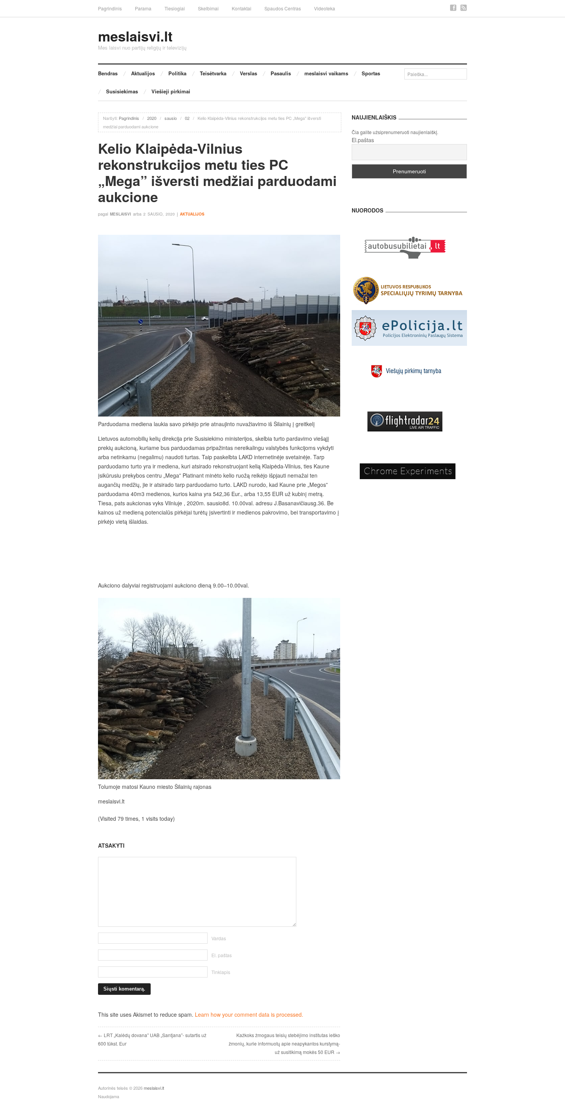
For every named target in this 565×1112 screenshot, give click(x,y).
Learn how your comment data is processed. (249, 1014)
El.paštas (363, 140)
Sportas (371, 73)
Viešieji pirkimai (170, 91)
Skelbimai (208, 8)
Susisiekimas (122, 91)
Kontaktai (241, 8)
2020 (151, 118)
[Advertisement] (219, 553)
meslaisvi (120, 214)
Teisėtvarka (213, 73)
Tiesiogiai (175, 8)
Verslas (248, 73)
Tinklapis (220, 972)
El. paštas (221, 955)
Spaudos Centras (282, 8)
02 (187, 118)
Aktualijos (143, 73)
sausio (171, 118)
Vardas (218, 938)
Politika (177, 73)
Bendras (108, 73)
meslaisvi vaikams (326, 73)
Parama (143, 8)
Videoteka (324, 8)
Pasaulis (281, 73)
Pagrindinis (110, 8)
